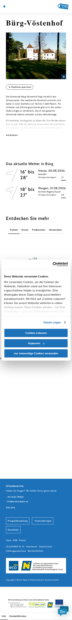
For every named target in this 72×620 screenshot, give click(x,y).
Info (4, 616)
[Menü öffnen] (4, 6)
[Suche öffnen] (18, 6)
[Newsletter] (12, 6)
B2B (15, 540)
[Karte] (10, 6)
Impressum (32, 546)
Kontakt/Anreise (17, 616)
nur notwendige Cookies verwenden (36, 353)
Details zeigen (52, 322)
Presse (22, 540)
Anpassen (34, 343)
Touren (24, 229)
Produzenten (38, 229)
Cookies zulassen (36, 332)
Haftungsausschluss (16, 551)
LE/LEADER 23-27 (15, 546)
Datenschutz (45, 546)
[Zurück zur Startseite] (63, 6)
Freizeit (14, 229)
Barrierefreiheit (35, 551)
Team (9, 540)
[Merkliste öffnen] (15, 6)
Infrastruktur (55, 229)
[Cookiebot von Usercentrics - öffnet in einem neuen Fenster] (52, 264)
